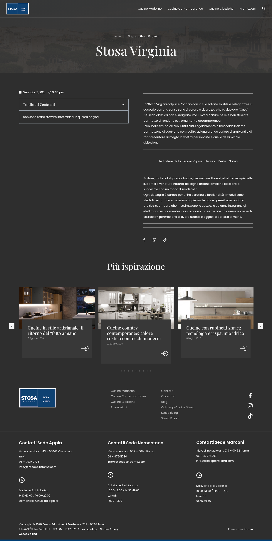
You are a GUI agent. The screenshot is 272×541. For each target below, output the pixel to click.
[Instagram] (232, 406)
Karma (248, 529)
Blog (164, 402)
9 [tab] (151, 371)
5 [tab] (136, 371)
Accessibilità (28, 534)
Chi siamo (168, 396)
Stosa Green (170, 418)
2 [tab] (125, 371)
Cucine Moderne (123, 391)
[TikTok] (232, 416)
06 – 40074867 (206, 456)
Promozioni (119, 407)
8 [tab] (147, 371)
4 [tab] (132, 371)
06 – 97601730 (117, 456)
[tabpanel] (57, 326)
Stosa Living (169, 413)
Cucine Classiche (123, 402)
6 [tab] (140, 371)
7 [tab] (143, 371)
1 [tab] (121, 371)
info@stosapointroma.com (37, 467)
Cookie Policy (109, 529)
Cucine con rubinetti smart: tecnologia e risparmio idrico (215, 330)
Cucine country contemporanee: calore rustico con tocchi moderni (134, 333)
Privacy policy (87, 529)
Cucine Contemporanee (128, 396)
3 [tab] (128, 371)
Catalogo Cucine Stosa (177, 407)
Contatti (167, 391)
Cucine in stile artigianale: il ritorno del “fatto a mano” (55, 330)
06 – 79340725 (29, 462)
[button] (264, 8)
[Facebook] (232, 395)
